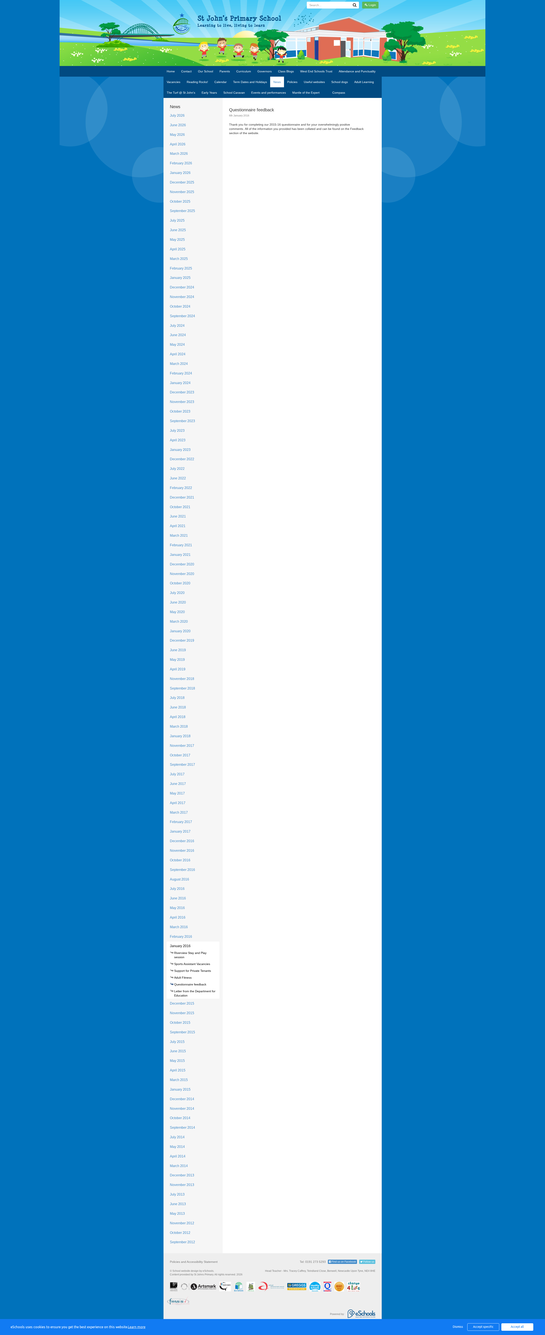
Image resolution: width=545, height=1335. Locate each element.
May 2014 (177, 1147)
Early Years (209, 92)
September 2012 (182, 1242)
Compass (338, 92)
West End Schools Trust (316, 71)
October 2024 (180, 306)
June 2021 (178, 516)
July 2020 (177, 593)
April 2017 (177, 803)
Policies (292, 82)
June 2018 (178, 707)
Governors (264, 71)
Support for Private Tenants (192, 970)
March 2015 (179, 1080)
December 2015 (182, 1003)
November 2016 (182, 850)
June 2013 (178, 1204)
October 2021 (180, 507)
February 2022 (181, 488)
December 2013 (182, 1175)
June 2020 (178, 602)
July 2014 (177, 1137)
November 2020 (182, 574)
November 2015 (182, 1013)
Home (171, 71)
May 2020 (177, 612)
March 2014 (179, 1166)
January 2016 (180, 946)
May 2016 (177, 908)
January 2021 (180, 554)
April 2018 (177, 717)
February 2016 (181, 936)
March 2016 (179, 927)
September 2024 (182, 316)
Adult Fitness (183, 977)
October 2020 (180, 583)
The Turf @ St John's (181, 92)
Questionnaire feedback (190, 984)
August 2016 (179, 879)
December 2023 (182, 392)
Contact (186, 71)
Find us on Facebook (343, 1261)
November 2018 (182, 679)
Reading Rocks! (197, 82)
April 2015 (177, 1070)
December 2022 (182, 459)
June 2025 (178, 230)
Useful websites (314, 82)
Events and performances (268, 92)
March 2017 (179, 812)
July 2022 (177, 468)
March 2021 (179, 535)
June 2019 (178, 650)
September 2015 (182, 1032)
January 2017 (180, 831)
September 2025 (182, 211)
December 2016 (182, 841)
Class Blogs (286, 71)
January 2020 (180, 631)
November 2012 (182, 1223)
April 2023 (177, 440)
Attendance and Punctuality (357, 71)
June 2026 (178, 125)
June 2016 (178, 898)
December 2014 (182, 1099)
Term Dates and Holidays (250, 82)
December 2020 (182, 564)
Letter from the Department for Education (194, 993)
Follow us (368, 1261)
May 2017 (177, 793)
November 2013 (182, 1185)
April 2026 (177, 144)
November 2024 (182, 297)
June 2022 (178, 478)
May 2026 (177, 134)
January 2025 (180, 278)
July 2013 (177, 1194)
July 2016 (177, 888)
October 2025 (180, 201)
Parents (224, 71)
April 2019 (177, 669)
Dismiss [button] (458, 1326)
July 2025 (177, 220)
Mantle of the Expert (306, 92)
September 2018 (182, 688)
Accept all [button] (517, 1326)
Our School (205, 71)
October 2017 (180, 755)
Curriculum (243, 71)
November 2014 (182, 1108)
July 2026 (177, 115)
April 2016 (177, 917)
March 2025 (179, 259)
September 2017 (182, 764)
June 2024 (178, 335)
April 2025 (177, 249)
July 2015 (177, 1042)
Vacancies (173, 82)
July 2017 (177, 774)
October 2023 (180, 411)
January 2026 (180, 173)
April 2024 (177, 354)
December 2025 (182, 182)
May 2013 (177, 1213)
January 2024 (180, 383)
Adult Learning (364, 82)
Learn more (136, 1327)
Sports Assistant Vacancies (192, 964)
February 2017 (181, 822)
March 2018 (179, 726)
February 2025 (181, 268)
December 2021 (182, 497)
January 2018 (180, 736)
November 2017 (182, 745)
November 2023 (182, 402)
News (277, 82)
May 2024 (177, 344)
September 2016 (182, 870)
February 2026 (181, 163)
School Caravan (234, 92)
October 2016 (180, 860)
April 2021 (177, 526)
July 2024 (177, 325)
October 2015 (180, 1022)
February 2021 (181, 545)
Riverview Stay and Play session (190, 955)
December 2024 (182, 287)
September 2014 (182, 1127)
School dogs (339, 82)
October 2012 (180, 1233)
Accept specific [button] (483, 1326)
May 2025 (177, 239)
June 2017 (178, 784)
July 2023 (177, 430)
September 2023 (182, 421)
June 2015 (178, 1051)
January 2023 (180, 450)
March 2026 (179, 153)
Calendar (220, 82)
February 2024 (181, 373)
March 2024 (179, 364)
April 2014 (177, 1156)
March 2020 (179, 621)
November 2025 (182, 192)
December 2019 (182, 640)
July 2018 (177, 698)
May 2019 (177, 659)
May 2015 (177, 1061)
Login (372, 5)
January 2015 (180, 1089)
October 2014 (180, 1118)
